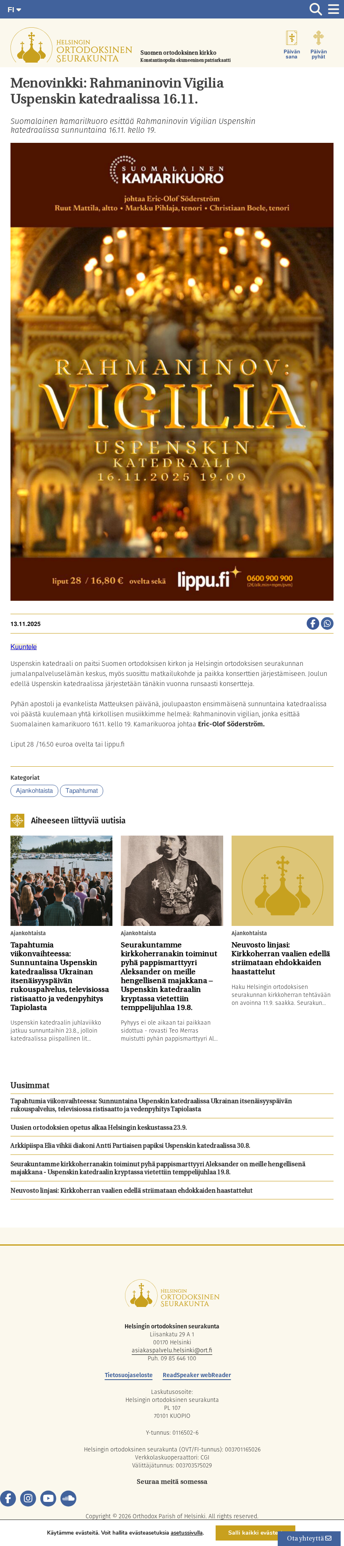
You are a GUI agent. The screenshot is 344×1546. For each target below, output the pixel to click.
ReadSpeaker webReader (197, 1375)
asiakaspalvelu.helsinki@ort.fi (172, 1350)
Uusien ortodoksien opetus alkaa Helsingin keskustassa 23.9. (98, 1128)
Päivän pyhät (318, 54)
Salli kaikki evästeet (255, 1533)
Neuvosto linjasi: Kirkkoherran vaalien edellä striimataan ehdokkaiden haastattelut (131, 1191)
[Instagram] (28, 1499)
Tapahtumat (81, 791)
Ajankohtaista (34, 791)
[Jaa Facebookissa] (313, 624)
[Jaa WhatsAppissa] (327, 624)
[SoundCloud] (68, 1499)
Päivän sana (292, 54)
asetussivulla (187, 1533)
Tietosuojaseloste (129, 1375)
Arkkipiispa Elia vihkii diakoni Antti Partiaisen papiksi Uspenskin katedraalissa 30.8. (130, 1146)
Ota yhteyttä (306, 1539)
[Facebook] (8, 1499)
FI (12, 9)
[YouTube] (48, 1499)
